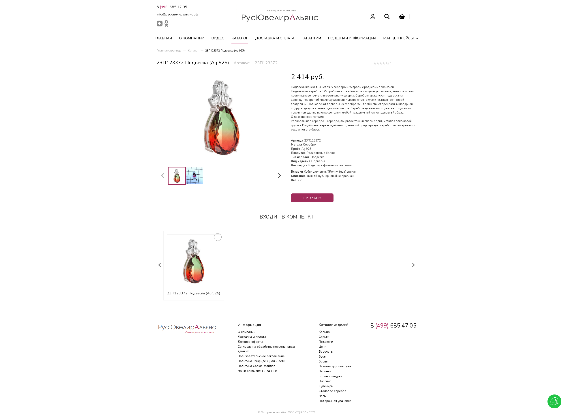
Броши (324, 361)
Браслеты (326, 351)
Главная (163, 38)
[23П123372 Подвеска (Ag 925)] (193, 261)
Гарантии (311, 38)
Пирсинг (325, 381)
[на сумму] (402, 16)
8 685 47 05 (172, 6)
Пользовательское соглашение (261, 356)
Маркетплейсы (398, 38)
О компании (191, 38)
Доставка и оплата (275, 38)
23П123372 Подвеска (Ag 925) (193, 293)
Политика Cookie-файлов (256, 366)
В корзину (312, 198)
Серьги (324, 337)
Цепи (322, 347)
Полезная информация (352, 38)
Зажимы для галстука (335, 366)
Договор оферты (250, 342)
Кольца (324, 332)
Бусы (322, 356)
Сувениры (326, 386)
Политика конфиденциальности (261, 361)
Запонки (325, 371)
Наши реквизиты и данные (258, 371)
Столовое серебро (332, 391)
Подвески (326, 342)
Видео (217, 38)
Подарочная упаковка (335, 401)
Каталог (239, 38)
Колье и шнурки (330, 376)
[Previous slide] (163, 176)
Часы (322, 396)
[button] (177, 176)
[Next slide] (279, 176)
